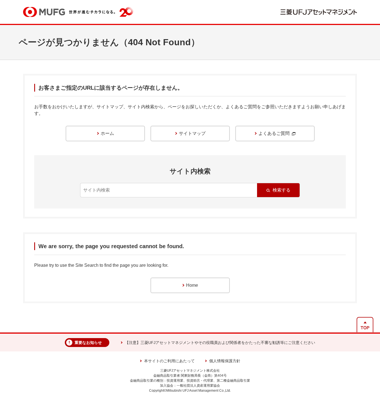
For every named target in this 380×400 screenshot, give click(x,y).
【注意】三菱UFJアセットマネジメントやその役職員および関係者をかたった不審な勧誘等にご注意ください (220, 342)
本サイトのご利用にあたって (169, 361)
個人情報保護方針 (224, 361)
